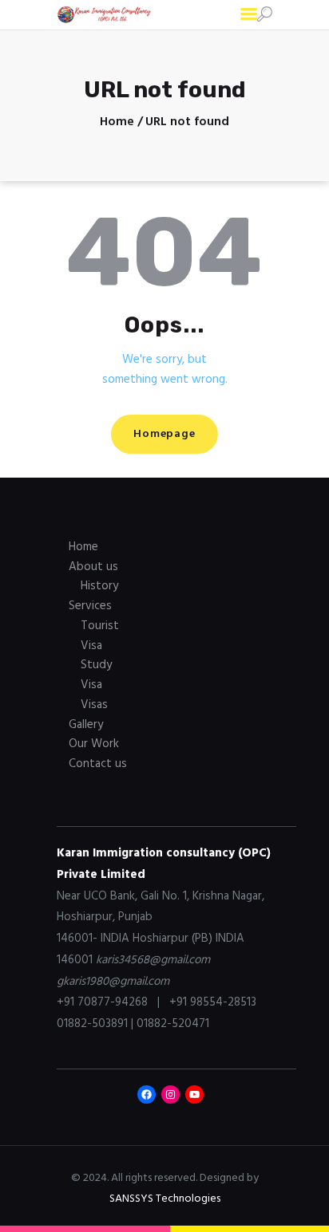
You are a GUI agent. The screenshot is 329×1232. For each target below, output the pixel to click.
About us (93, 567)
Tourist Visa (100, 635)
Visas (94, 704)
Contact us (98, 763)
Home (117, 122)
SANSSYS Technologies (164, 1199)
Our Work (94, 744)
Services (90, 606)
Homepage (164, 434)
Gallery (86, 724)
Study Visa (96, 675)
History (99, 586)
